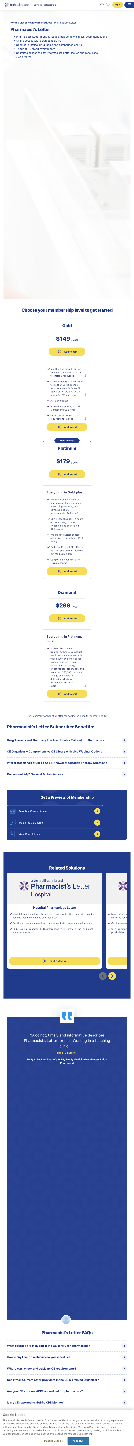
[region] (67, 1427)
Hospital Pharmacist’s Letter (47, 715)
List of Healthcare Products (36, 22)
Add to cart (70, 474)
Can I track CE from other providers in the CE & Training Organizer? (53, 1380)
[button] (102, 5)
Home (13, 22)
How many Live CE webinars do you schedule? (38, 1357)
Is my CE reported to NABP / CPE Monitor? (36, 1402)
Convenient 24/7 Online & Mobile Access (35, 774)
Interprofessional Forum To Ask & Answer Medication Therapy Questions (57, 763)
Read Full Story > (67, 1052)
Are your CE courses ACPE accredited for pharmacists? (45, 1391)
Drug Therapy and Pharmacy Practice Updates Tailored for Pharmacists (55, 740)
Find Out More (58, 961)
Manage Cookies (53, 1440)
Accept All (78, 1440)
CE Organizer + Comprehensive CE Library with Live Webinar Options (54, 751)
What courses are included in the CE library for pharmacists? (48, 1345)
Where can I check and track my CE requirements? (41, 1368)
